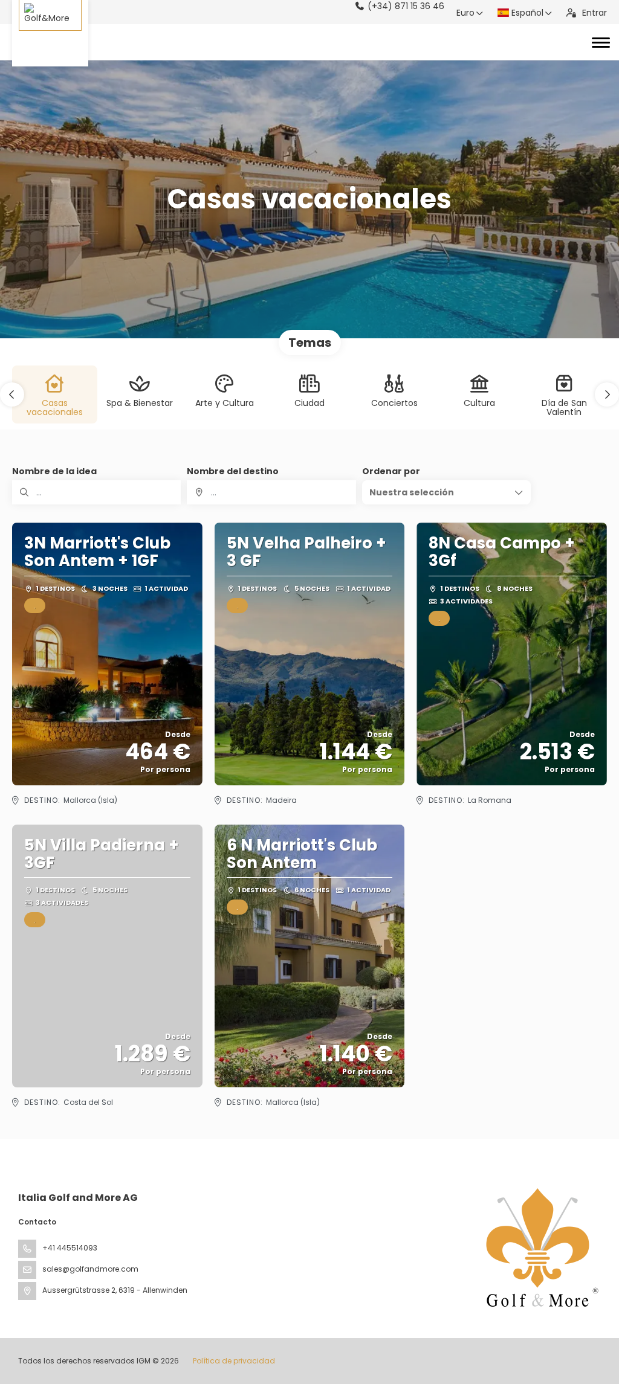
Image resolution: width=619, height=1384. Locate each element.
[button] (12, 394)
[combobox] (271, 492)
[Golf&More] (50, 33)
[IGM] (539, 1247)
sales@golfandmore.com (90, 1269)
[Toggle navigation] (601, 42)
